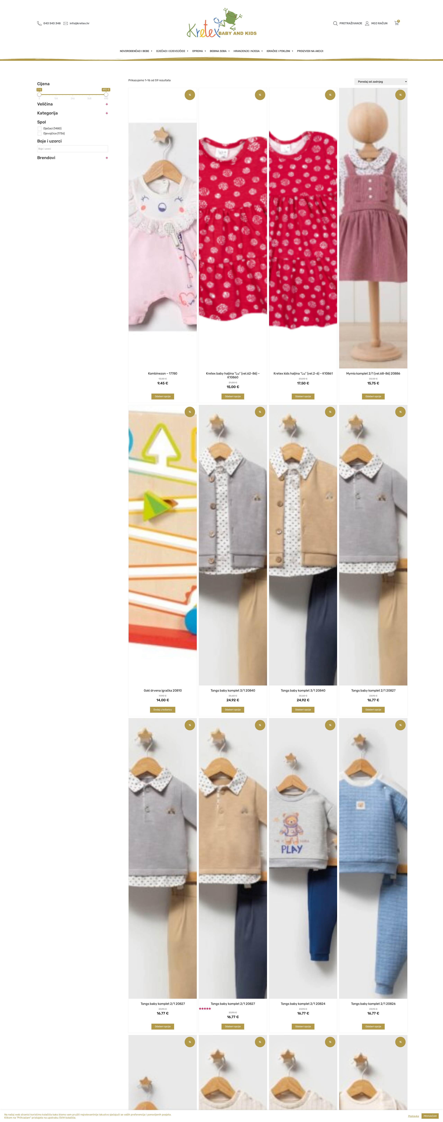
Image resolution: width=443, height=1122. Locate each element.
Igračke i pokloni (278, 51)
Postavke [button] (413, 1116)
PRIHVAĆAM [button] (430, 1116)
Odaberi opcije (163, 396)
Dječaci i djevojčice (170, 51)
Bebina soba (218, 51)
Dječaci (52, 128)
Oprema (197, 51)
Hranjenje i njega (247, 51)
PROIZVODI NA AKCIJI (310, 51)
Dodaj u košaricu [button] (162, 709)
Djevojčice (54, 133)
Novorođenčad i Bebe (134, 51)
